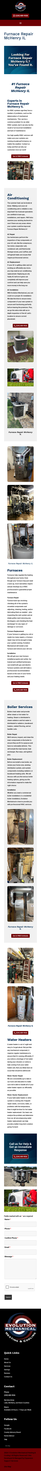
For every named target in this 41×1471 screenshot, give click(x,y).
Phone (8, 1229)
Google (6, 1425)
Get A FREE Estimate (20, 156)
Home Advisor (9, 1436)
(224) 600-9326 (21, 16)
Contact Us (8, 1377)
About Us (7, 1362)
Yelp (5, 1439)
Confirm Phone (11, 1238)
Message (9, 1256)
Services (7, 1366)
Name (8, 1219)
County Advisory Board (12, 1432)
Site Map (7, 1446)
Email (7, 1247)
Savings (7, 1370)
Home (6, 1359)
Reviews (7, 1373)
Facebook (7, 1429)
